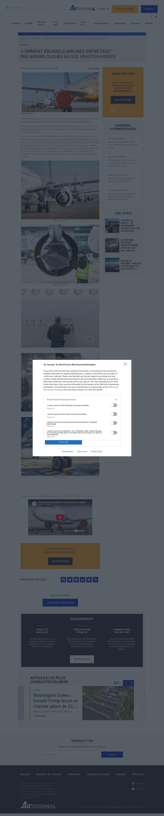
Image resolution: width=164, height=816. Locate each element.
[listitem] (82, 399)
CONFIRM (63, 442)
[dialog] (82, 408)
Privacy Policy (96, 451)
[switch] (113, 405)
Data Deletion (67, 451)
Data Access (82, 451)
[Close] (126, 364)
